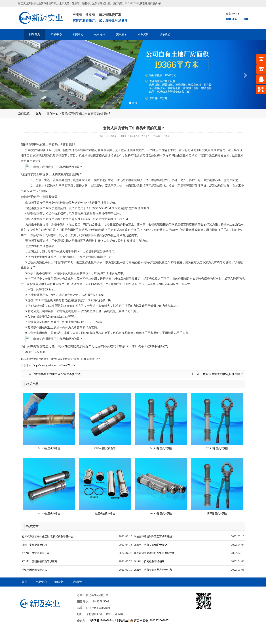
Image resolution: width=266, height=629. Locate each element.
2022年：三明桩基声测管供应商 (39, 561)
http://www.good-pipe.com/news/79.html (54, 365)
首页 (38, 113)
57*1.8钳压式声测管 (217, 448)
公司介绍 (99, 34)
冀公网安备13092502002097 (150, 620)
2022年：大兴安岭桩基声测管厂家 (153, 569)
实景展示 (121, 34)
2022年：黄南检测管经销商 (149, 561)
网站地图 (123, 620)
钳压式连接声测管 (105, 513)
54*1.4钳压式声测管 (161, 448)
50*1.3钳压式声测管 (49, 513)
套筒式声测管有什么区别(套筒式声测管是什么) (48, 536)
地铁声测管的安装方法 (34, 569)
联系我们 (164, 34)
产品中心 (56, 34)
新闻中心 (78, 34)
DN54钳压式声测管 (105, 448)
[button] (20, 74)
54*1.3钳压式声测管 (49, 448)
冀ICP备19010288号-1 (102, 620)
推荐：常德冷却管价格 (34, 545)
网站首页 (34, 34)
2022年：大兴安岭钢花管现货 (150, 545)
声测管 (42, 18)
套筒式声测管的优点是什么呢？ (223, 374)
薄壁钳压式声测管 (217, 513)
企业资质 (143, 34)
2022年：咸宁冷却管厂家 (36, 553)
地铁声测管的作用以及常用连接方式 (57, 374)
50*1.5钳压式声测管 (161, 513)
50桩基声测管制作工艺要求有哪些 (153, 536)
